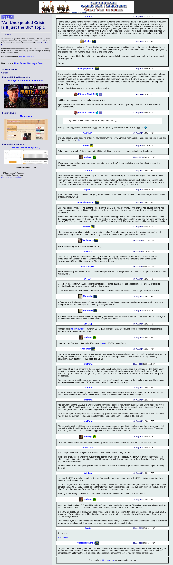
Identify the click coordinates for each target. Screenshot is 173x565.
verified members (107, 560)
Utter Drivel (29, 63)
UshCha (88, 17)
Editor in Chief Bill (86, 94)
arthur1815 (88, 447)
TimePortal (88, 251)
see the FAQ (26, 57)
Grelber (87, 41)
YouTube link (64, 537)
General (4, 73)
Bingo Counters (77, 329)
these (102, 343)
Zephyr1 (88, 190)
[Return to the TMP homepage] (7, 18)
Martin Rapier (87, 266)
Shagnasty (85, 349)
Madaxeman (26, 116)
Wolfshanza (88, 240)
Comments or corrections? (12, 177)
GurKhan (87, 133)
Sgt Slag (88, 324)
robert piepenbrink (86, 68)
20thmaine (88, 296)
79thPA (85, 145)
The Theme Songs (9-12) (26, 148)
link (80, 140)
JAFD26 (88, 279)
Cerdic (88, 528)
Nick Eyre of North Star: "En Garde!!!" (26, 81)
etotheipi (88, 157)
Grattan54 (85, 226)
